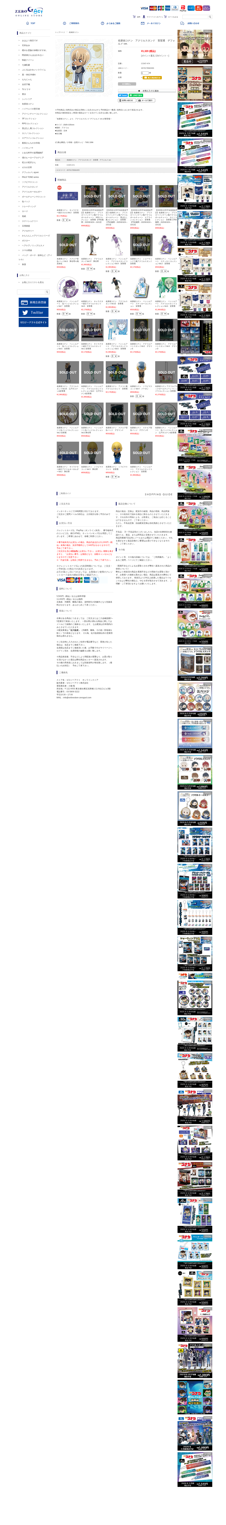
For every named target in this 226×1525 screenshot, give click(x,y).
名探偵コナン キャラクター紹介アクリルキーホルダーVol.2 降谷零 (68, 469)
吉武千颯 (26, 84)
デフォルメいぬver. (30, 172)
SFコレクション (29, 118)
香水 (24, 94)
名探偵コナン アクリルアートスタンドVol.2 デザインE (141, 346)
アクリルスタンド (30, 187)
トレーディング (29, 206)
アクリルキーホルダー (32, 192)
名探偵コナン (74, 32)
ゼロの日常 (27, 167)
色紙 (24, 216)
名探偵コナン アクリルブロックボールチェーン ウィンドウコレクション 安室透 (166, 388)
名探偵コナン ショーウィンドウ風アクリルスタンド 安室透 (142, 261)
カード (25, 211)
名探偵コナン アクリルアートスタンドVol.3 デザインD (166, 346)
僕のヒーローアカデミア (33, 158)
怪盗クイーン (28, 60)
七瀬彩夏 (26, 65)
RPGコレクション (30, 123)
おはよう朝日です (30, 40)
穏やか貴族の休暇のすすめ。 (35, 50)
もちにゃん (27, 79)
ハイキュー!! (27, 148)
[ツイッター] (33, 316)
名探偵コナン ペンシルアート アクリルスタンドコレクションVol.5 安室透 (117, 346)
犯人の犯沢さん (29, 162)
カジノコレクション (31, 133)
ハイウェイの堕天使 (31, 109)
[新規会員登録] (33, 306)
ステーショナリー (30, 221)
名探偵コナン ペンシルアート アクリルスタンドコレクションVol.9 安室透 (117, 261)
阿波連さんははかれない (33, 55)
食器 (24, 264)
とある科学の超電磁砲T (32, 153)
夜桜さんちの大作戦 (31, 143)
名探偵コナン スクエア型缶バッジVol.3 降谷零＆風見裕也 (68, 261)
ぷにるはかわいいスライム (34, 70)
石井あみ (26, 45)
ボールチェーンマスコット (34, 197)
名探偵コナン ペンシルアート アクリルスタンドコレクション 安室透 (141, 469)
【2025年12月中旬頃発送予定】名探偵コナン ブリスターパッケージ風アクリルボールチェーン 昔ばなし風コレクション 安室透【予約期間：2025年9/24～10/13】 (117, 217)
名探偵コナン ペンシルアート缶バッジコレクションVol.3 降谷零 (92, 430)
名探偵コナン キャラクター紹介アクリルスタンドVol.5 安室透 (92, 303)
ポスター (26, 240)
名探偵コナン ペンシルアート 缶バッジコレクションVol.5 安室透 (68, 346)
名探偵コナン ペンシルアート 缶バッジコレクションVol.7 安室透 (68, 303)
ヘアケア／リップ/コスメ (33, 245)
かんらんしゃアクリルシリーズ (36, 236)
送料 (138, 17)
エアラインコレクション (33, 138)
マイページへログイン (155, 17)
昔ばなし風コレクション (33, 128)
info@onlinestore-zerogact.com (77, 697)
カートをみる (173, 17)
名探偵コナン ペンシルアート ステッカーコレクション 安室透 (141, 303)
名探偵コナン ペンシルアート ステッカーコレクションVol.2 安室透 (166, 261)
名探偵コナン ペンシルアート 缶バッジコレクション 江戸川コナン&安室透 (166, 430)
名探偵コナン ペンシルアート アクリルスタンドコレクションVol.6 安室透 (166, 303)
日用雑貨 (26, 226)
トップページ (60, 32)
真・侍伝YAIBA (29, 75)
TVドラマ (26, 89)
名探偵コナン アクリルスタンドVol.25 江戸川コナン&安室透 (68, 388)
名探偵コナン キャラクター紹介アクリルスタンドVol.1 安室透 (92, 346)
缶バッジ (26, 201)
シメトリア (27, 99)
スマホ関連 (27, 250)
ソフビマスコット (30, 182)
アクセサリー (28, 231)
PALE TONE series (30, 177)
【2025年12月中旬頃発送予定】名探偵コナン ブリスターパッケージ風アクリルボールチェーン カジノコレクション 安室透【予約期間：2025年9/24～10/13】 (166, 217)
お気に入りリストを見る (33, 282)
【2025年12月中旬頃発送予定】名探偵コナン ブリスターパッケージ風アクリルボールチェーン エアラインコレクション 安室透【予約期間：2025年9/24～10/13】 (141, 217)
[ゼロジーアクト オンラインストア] (30, 16)
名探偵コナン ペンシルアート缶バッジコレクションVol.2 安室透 (68, 430)
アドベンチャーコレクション (35, 114)
